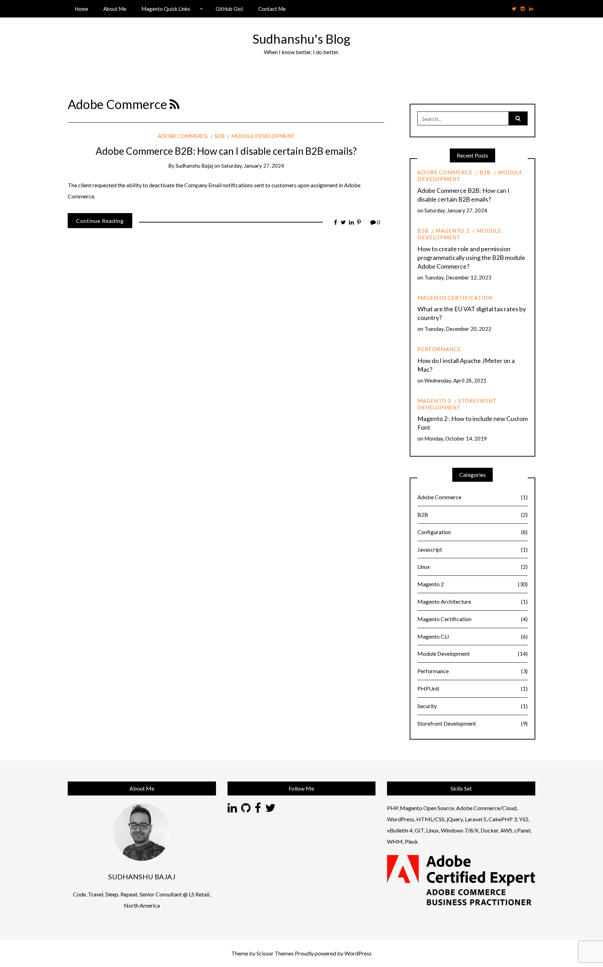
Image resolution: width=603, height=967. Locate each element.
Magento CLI (472, 636)
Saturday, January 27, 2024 (252, 165)
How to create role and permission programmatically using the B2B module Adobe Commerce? (471, 257)
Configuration (472, 532)
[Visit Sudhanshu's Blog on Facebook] (258, 809)
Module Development (263, 136)
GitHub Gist (229, 9)
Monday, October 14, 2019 (455, 438)
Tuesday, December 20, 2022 (457, 329)
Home (81, 9)
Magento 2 (452, 230)
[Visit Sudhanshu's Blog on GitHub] (246, 809)
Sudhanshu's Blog (301, 38)
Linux (472, 566)
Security (472, 706)
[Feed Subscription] (174, 104)
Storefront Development (457, 404)
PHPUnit (472, 688)
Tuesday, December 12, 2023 (457, 277)
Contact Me (272, 9)
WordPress (358, 953)
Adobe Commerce (183, 136)
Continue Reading (100, 220)
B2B (220, 136)
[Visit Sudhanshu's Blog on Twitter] (270, 809)
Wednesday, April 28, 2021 (455, 380)
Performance (439, 349)
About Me (114, 9)
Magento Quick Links (165, 9)
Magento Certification (454, 298)
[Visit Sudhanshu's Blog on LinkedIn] (232, 809)
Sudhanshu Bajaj (194, 165)
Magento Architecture (472, 601)
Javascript (472, 549)
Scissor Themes (275, 953)
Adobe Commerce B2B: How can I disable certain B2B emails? (226, 151)
